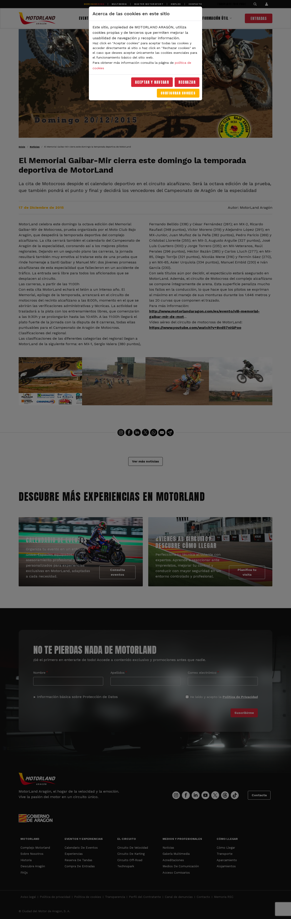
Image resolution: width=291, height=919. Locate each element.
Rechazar (187, 82)
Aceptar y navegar (152, 82)
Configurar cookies (178, 93)
